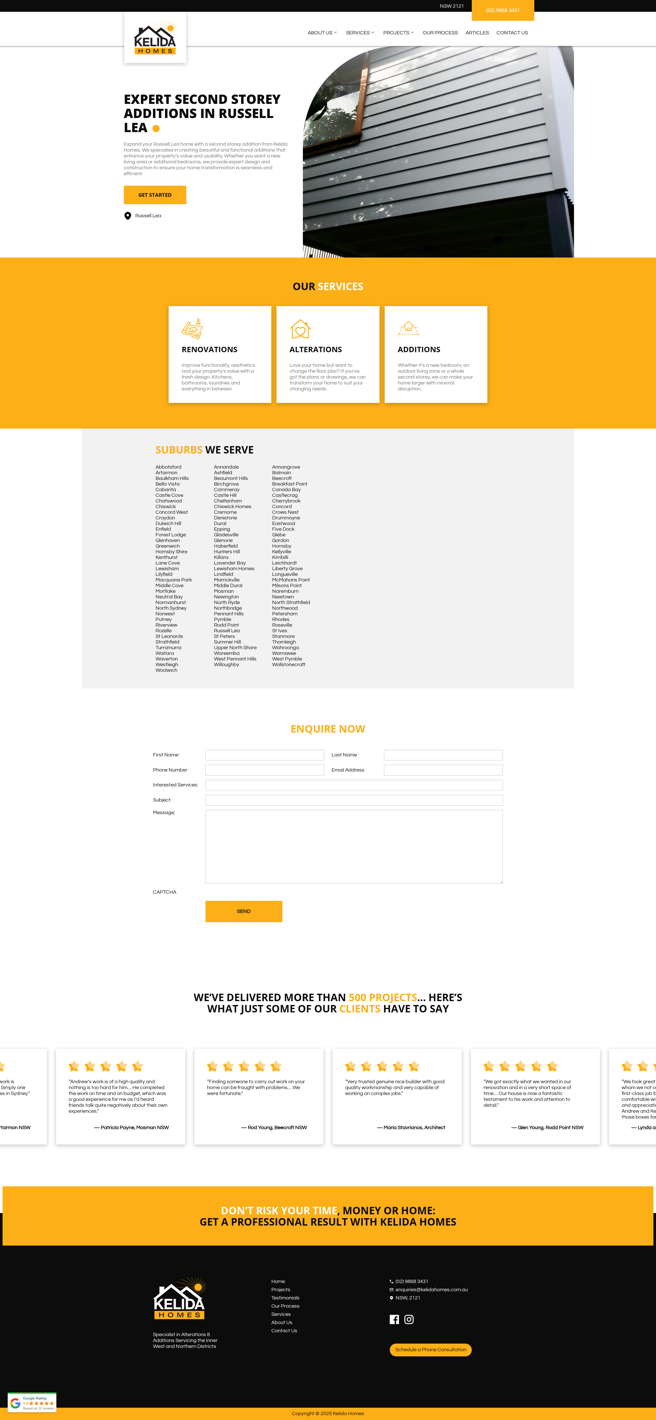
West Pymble (287, 659)
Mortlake (166, 591)
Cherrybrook (286, 501)
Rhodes (281, 619)
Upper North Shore (235, 647)
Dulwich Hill (168, 523)
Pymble (222, 619)
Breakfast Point (290, 484)
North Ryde (227, 602)
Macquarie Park (174, 580)
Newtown (283, 596)
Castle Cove (169, 495)
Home (278, 1281)
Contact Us (512, 32)
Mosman (224, 591)
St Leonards (169, 636)
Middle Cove (169, 585)
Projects (396, 32)
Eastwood (283, 523)
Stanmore (283, 636)
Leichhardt (284, 563)
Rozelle (164, 630)
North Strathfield (291, 602)
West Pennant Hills (235, 659)
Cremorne (225, 512)
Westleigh (167, 664)
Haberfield (226, 546)
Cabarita (166, 489)
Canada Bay (286, 489)
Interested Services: (175, 784)
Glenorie (223, 540)
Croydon (165, 517)
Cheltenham (228, 501)
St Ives (279, 630)
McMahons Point (291, 580)
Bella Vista (168, 484)
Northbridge (228, 608)
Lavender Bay (230, 563)
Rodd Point (226, 625)
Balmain (281, 472)
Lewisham (167, 568)
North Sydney (171, 608)
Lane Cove (168, 563)
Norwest (165, 613)
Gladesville (226, 534)
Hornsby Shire (171, 551)
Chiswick (166, 506)
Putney (164, 619)
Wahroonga (285, 647)
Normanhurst (171, 602)
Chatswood (169, 501)
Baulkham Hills (172, 478)
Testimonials (285, 1297)
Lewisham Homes (234, 568)
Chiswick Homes (232, 506)
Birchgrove (226, 484)
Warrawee (284, 653)
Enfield (163, 529)
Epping (222, 529)
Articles (477, 32)
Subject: (162, 800)
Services (358, 32)
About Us (320, 32)
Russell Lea (227, 630)
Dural (220, 523)
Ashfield (223, 472)
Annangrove (286, 467)
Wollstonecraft (288, 664)
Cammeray (227, 489)
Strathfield (167, 642)
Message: (164, 812)
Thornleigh (284, 642)
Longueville (285, 574)
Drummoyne (286, 517)
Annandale (226, 467)
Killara (221, 557)
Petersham (285, 613)
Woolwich (166, 670)
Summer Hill (227, 642)
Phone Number (171, 770)
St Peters (224, 636)
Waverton (167, 659)
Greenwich (168, 546)
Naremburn (285, 591)
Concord (282, 506)
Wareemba (227, 653)
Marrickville (227, 580)
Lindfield (223, 574)
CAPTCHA (164, 892)
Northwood (285, 608)
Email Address (349, 770)
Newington (226, 596)
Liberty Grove (287, 568)
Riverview (166, 625)
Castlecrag (285, 495)
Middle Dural (228, 585)
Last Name (345, 754)
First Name (166, 754)
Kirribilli (280, 557)
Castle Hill (225, 495)
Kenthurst (167, 557)
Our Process (440, 32)
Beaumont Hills (231, 478)
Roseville (282, 625)
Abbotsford (168, 467)
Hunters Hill (227, 551)
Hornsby (281, 546)
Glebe (278, 534)
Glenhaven (168, 540)
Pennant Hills (229, 613)
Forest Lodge (171, 534)
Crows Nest (285, 512)
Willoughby (226, 664)
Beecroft (282, 478)
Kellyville (281, 551)
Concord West (172, 512)
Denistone (225, 517)
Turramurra (168, 647)
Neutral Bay (169, 596)
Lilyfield (164, 574)
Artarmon (166, 472)
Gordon (280, 540)
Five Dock (283, 529)
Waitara (165, 653)
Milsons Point (287, 585)
